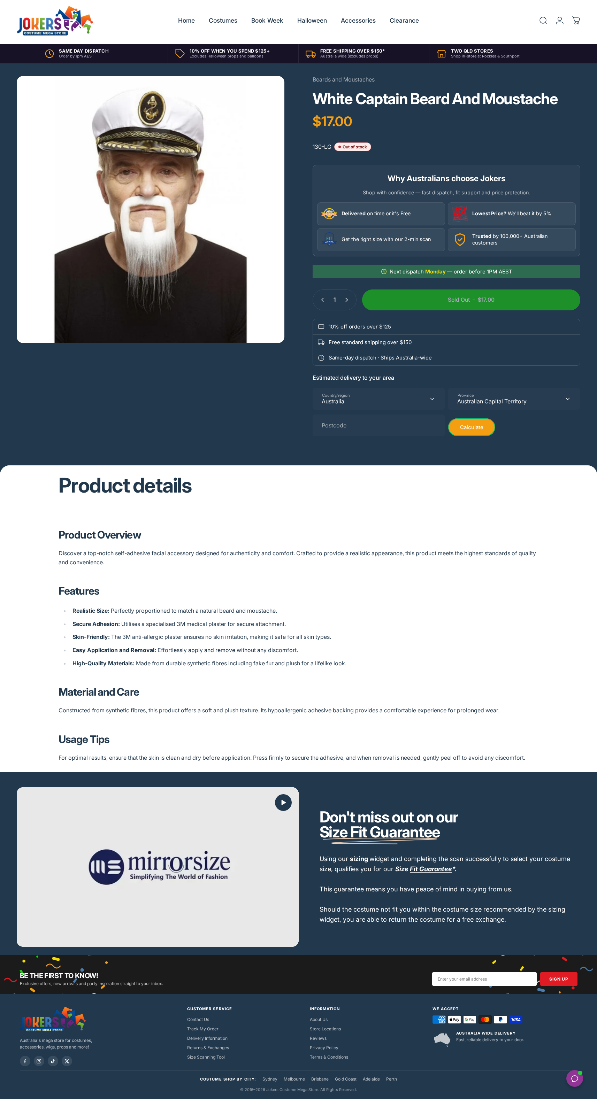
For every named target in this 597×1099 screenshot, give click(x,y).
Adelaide (371, 1079)
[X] (67, 1061)
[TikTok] (53, 1061)
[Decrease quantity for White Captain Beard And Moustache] (321, 300)
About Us (319, 1019)
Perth (391, 1079)
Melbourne (294, 1079)
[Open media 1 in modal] (150, 209)
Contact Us (198, 1019)
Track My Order (203, 1028)
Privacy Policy (324, 1047)
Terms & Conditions (329, 1057)
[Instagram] (39, 1061)
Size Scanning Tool (206, 1057)
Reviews (318, 1038)
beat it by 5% (535, 213)
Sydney (269, 1079)
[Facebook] (25, 1061)
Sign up (558, 979)
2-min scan (417, 239)
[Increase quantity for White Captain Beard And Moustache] (348, 300)
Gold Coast (346, 1079)
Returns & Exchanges (208, 1047)
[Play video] (158, 867)
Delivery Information (207, 1038)
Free (405, 213)
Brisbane (320, 1079)
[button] (283, 802)
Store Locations (325, 1028)
